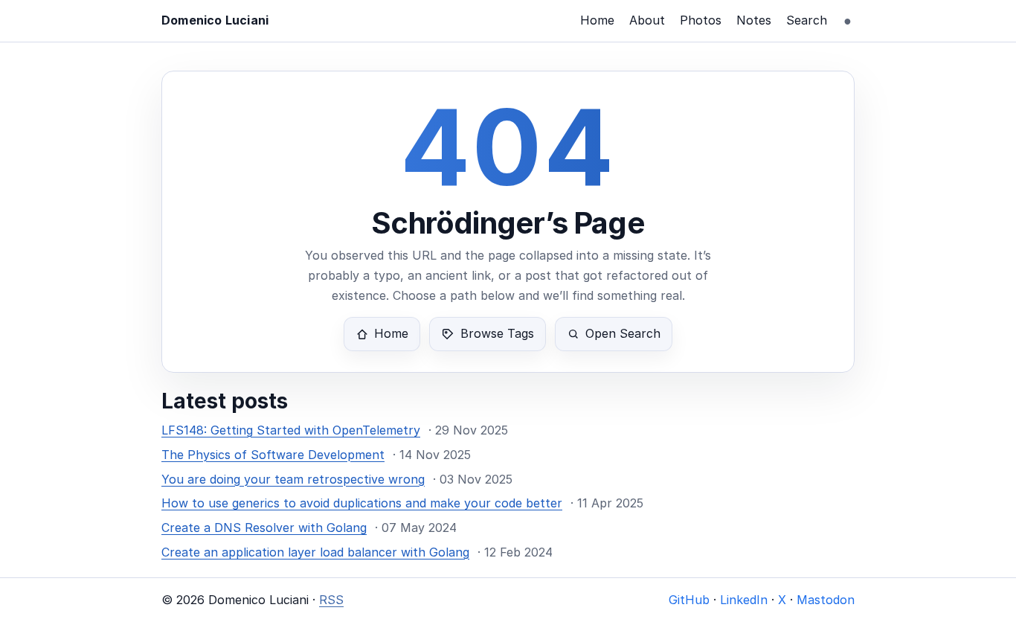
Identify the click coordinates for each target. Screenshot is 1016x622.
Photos (700, 20)
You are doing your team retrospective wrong (293, 479)
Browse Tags (497, 333)
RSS (331, 599)
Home (597, 20)
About (647, 20)
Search (806, 20)
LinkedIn (744, 599)
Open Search (622, 333)
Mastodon (826, 599)
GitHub (689, 599)
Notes (753, 20)
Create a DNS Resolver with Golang (264, 527)
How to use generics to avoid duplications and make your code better (361, 503)
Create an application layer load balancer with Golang (315, 552)
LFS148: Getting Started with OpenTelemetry (290, 430)
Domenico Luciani (215, 20)
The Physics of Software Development (273, 454)
